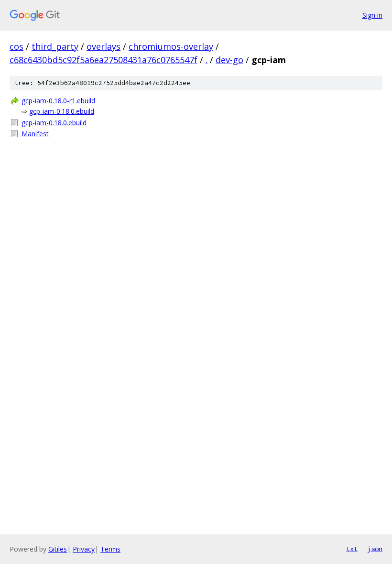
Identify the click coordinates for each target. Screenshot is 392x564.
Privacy (84, 548)
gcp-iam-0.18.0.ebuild (61, 111)
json (374, 548)
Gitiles (57, 548)
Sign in (372, 15)
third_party (55, 46)
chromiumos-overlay (171, 46)
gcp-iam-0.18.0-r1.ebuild (58, 100)
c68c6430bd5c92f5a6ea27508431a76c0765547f (103, 59)
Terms (110, 548)
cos (16, 46)
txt (352, 548)
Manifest (35, 133)
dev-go (229, 59)
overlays (103, 46)
